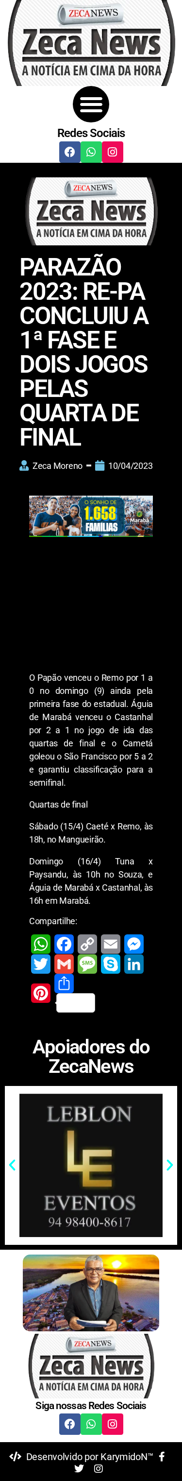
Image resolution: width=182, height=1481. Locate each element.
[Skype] (110, 964)
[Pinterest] (40, 993)
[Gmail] (64, 964)
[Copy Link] (87, 944)
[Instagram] (112, 152)
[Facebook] (70, 152)
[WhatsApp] (40, 944)
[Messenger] (134, 944)
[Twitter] (40, 964)
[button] (91, 104)
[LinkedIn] (134, 964)
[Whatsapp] (91, 152)
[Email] (110, 944)
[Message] (87, 964)
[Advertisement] (91, 606)
